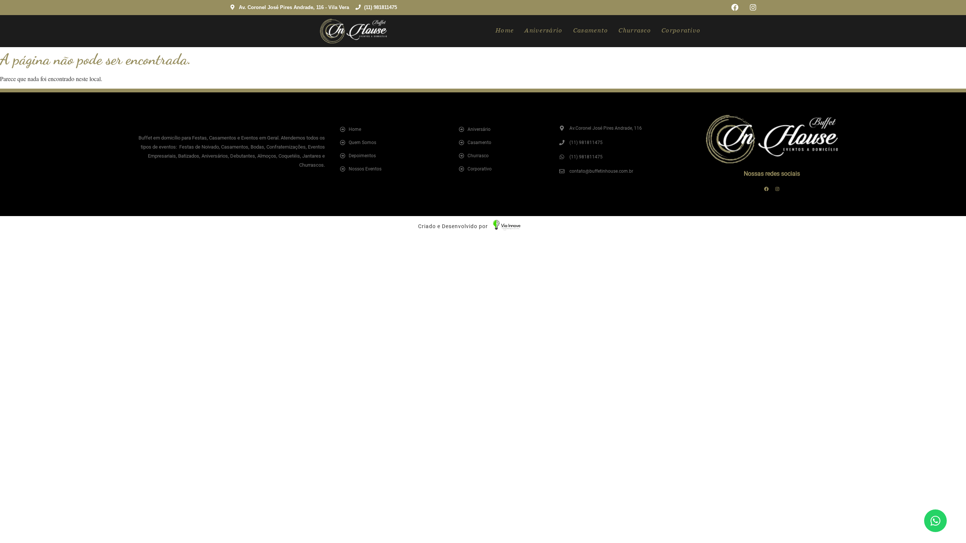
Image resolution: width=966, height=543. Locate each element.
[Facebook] (735, 7)
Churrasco (634, 30)
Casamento (590, 30)
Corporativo (680, 30)
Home (504, 30)
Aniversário (543, 30)
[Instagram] (753, 7)
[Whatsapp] (935, 520)
